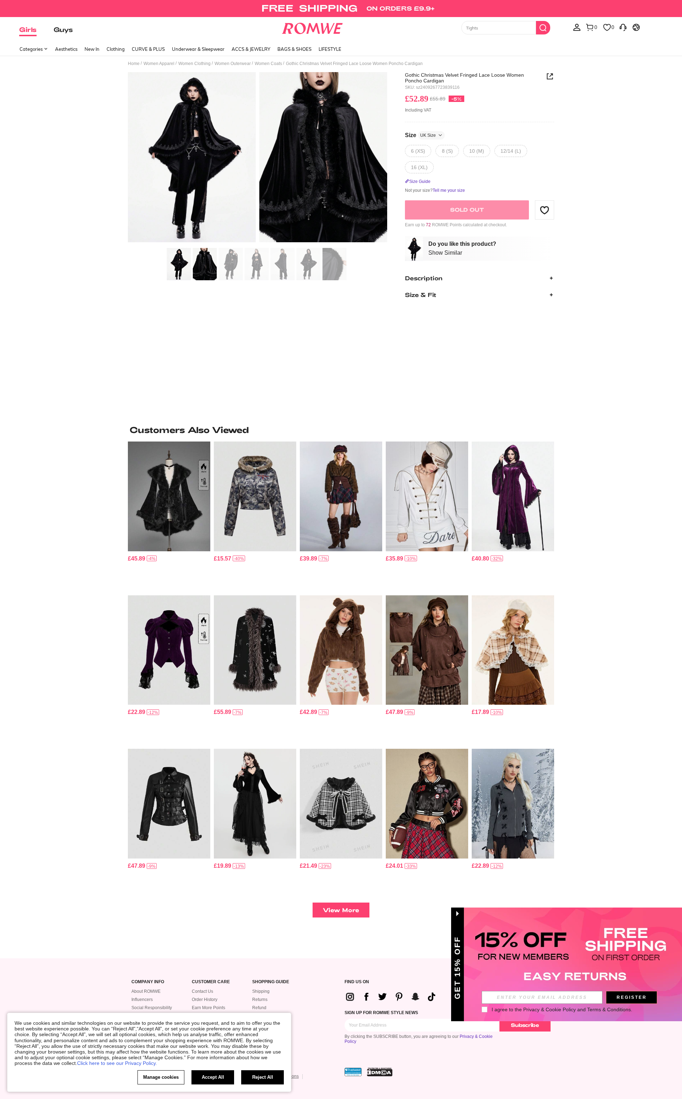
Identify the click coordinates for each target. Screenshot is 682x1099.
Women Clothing (194, 63)
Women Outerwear (233, 63)
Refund (259, 1007)
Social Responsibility (151, 1007)
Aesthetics (66, 49)
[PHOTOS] (257, 158)
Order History (204, 999)
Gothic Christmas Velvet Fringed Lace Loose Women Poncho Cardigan (464, 77)
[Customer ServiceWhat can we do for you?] (623, 27)
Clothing (116, 49)
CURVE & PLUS (148, 49)
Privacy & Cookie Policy (549, 1009)
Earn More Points (208, 1007)
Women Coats (268, 63)
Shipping (261, 991)
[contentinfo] (136, 558)
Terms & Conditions (609, 1009)
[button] (544, 210)
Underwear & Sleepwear (198, 49)
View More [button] (341, 909)
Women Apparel (159, 63)
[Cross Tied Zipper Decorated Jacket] (513, 804)
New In (92, 49)
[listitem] (169, 516)
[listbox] (577, 27)
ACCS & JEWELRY (251, 49)
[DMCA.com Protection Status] (380, 1072)
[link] (341, 8)
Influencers (142, 999)
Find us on (357, 982)
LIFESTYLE (330, 49)
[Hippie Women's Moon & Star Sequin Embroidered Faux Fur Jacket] (255, 650)
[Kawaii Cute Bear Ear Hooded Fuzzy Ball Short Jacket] (341, 650)
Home (134, 63)
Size (420, 135)
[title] (341, 430)
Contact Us (202, 991)
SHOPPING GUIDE (270, 982)
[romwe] (312, 27)
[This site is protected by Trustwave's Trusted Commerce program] (353, 1072)
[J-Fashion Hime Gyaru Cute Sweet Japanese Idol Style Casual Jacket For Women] (341, 804)
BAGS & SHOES (294, 49)
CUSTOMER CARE (211, 982)
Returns (259, 999)
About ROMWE (146, 991)
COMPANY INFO (147, 982)
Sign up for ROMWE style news (381, 1012)
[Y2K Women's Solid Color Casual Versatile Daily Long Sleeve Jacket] (427, 496)
